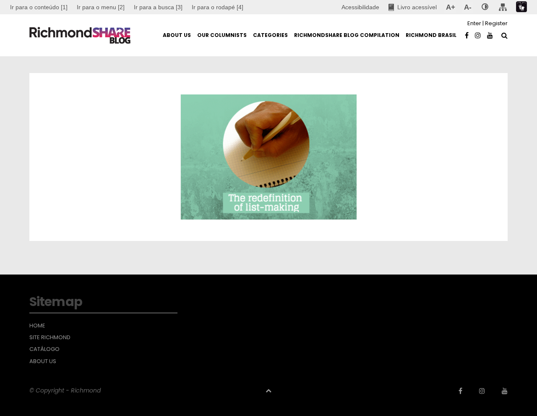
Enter (474, 23)
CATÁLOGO (44, 349)
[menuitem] (100, 7)
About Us (42, 361)
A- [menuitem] (467, 7)
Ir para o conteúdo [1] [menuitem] (39, 7)
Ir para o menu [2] (101, 7)
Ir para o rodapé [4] (217, 7)
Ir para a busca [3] (158, 7)
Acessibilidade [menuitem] (360, 7)
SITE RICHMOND (49, 337)
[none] (485, 7)
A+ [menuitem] (450, 7)
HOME (37, 326)
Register (496, 23)
